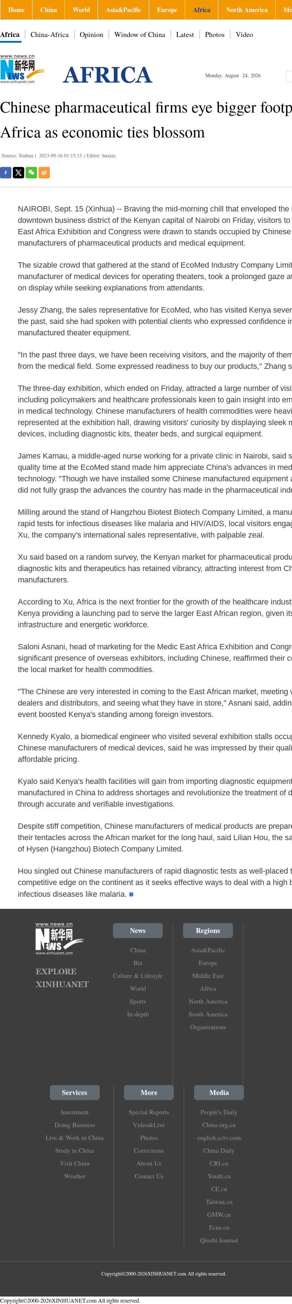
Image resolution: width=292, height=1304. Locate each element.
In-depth (138, 1014)
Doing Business (74, 1124)
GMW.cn (219, 1214)
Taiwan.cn (219, 1201)
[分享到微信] (31, 172)
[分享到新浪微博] (44, 172)
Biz (138, 962)
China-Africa (50, 34)
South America (208, 1014)
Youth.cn (219, 1176)
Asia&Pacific (123, 9)
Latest (185, 34)
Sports (138, 1001)
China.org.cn (219, 1124)
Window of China (139, 34)
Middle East (208, 975)
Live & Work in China (75, 1137)
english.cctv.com (219, 1137)
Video (244, 34)
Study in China (74, 1150)
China (48, 9)
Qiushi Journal (219, 1240)
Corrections (149, 1150)
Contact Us (149, 1176)
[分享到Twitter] (18, 172)
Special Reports (149, 1111)
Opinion (91, 34)
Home (16, 9)
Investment (75, 1111)
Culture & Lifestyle (138, 975)
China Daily (219, 1150)
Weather (74, 1176)
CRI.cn (219, 1163)
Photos (215, 34)
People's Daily (219, 1111)
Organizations (208, 1026)
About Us (148, 1163)
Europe (167, 9)
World (81, 9)
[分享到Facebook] (5, 172)
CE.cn (219, 1188)
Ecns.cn (219, 1227)
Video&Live (149, 1124)
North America (247, 9)
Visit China (74, 1163)
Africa (201, 9)
